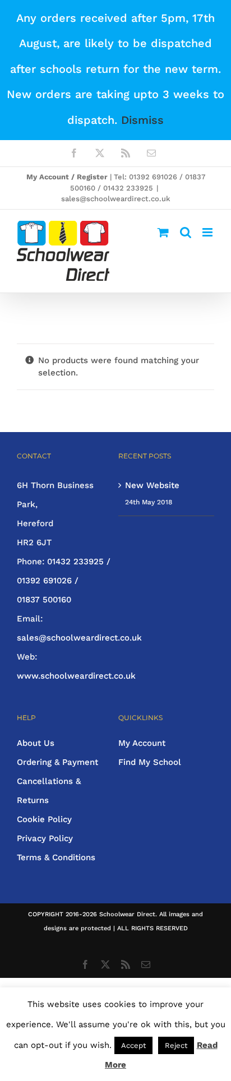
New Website (152, 485)
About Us (35, 743)
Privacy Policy (45, 838)
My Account (141, 743)
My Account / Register (67, 177)
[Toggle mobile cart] (163, 232)
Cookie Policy (44, 819)
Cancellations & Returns (49, 790)
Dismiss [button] (142, 120)
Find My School (149, 762)
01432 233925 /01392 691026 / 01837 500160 (63, 580)
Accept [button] (133, 1045)
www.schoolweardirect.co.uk (76, 676)
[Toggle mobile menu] (208, 232)
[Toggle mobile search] (185, 232)
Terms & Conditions (56, 857)
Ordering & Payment (57, 762)
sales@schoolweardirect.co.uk (115, 198)
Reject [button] (176, 1045)
